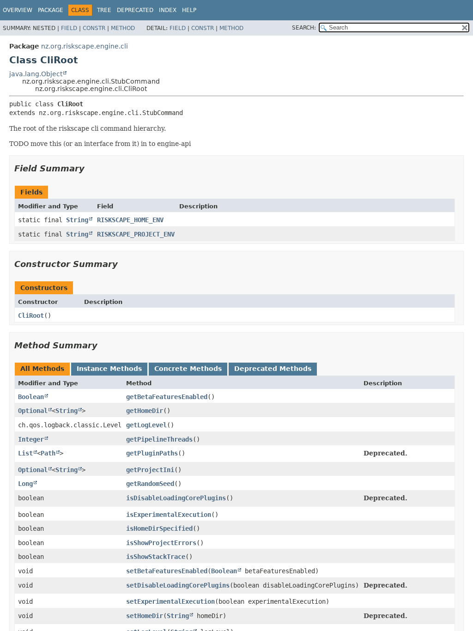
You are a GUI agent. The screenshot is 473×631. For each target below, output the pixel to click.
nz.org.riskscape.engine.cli (84, 46)
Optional (33, 410)
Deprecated (135, 10)
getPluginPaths (152, 453)
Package (50, 10)
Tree (104, 10)
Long (25, 483)
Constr (94, 28)
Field (69, 28)
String (77, 220)
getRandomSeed (150, 483)
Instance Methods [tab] (109, 368)
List (25, 453)
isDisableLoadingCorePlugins (176, 498)
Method (123, 28)
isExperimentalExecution (168, 514)
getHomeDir (144, 410)
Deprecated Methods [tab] (272, 368)
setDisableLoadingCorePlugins (178, 585)
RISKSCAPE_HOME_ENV (130, 220)
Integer (31, 439)
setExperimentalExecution (170, 601)
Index (167, 10)
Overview (17, 10)
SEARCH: (304, 27)
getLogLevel (146, 425)
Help (189, 10)
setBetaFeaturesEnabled (166, 571)
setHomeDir (144, 615)
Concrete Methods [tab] (188, 368)
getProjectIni (150, 469)
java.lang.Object (35, 74)
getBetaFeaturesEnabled (166, 396)
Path (48, 453)
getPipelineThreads (159, 439)
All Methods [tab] (42, 368)
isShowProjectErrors (161, 542)
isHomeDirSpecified (159, 528)
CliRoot (31, 315)
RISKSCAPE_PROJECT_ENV (136, 234)
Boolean (31, 396)
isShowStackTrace (155, 556)
